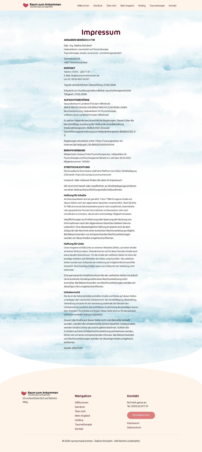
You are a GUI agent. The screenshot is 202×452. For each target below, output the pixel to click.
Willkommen (83, 6)
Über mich (111, 6)
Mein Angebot (127, 6)
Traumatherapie (157, 6)
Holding (142, 6)
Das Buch (98, 6)
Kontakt (172, 6)
